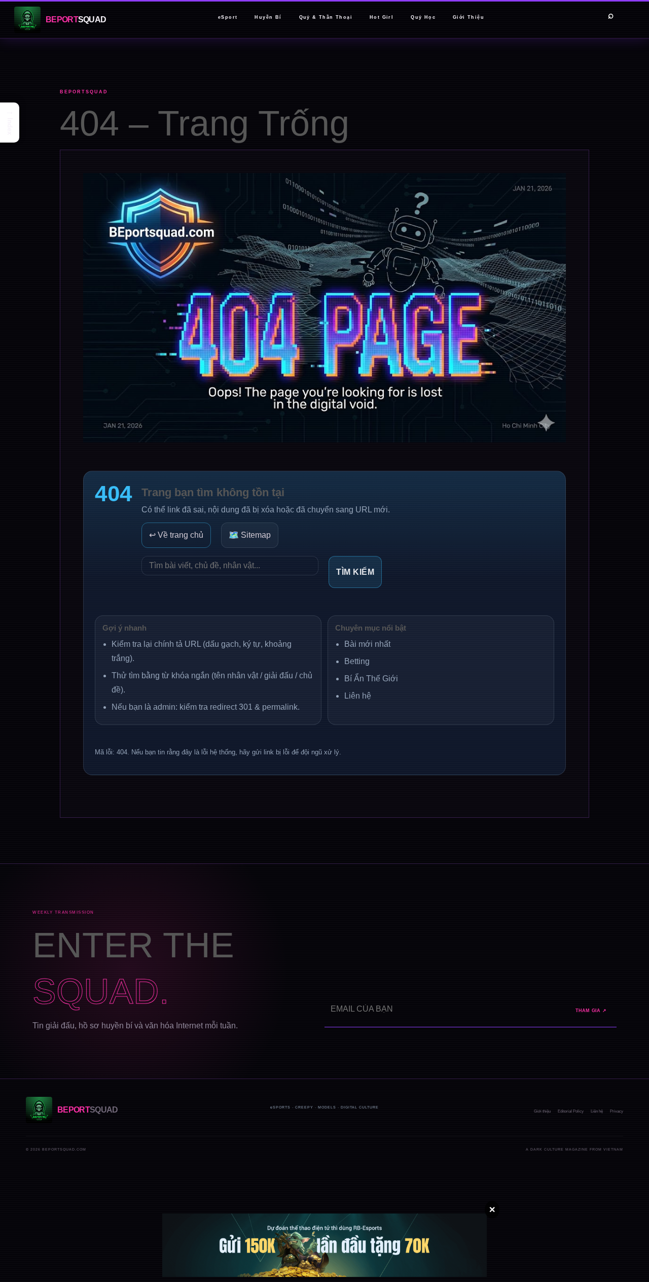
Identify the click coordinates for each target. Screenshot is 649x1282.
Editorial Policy (571, 1111)
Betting (357, 661)
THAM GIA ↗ (591, 1010)
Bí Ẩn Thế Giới (371, 678)
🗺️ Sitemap (250, 535)
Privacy (616, 1111)
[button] (9, 122)
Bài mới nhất (367, 644)
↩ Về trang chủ (176, 535)
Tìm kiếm (355, 572)
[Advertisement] (184, 1206)
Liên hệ (357, 695)
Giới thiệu (542, 1111)
